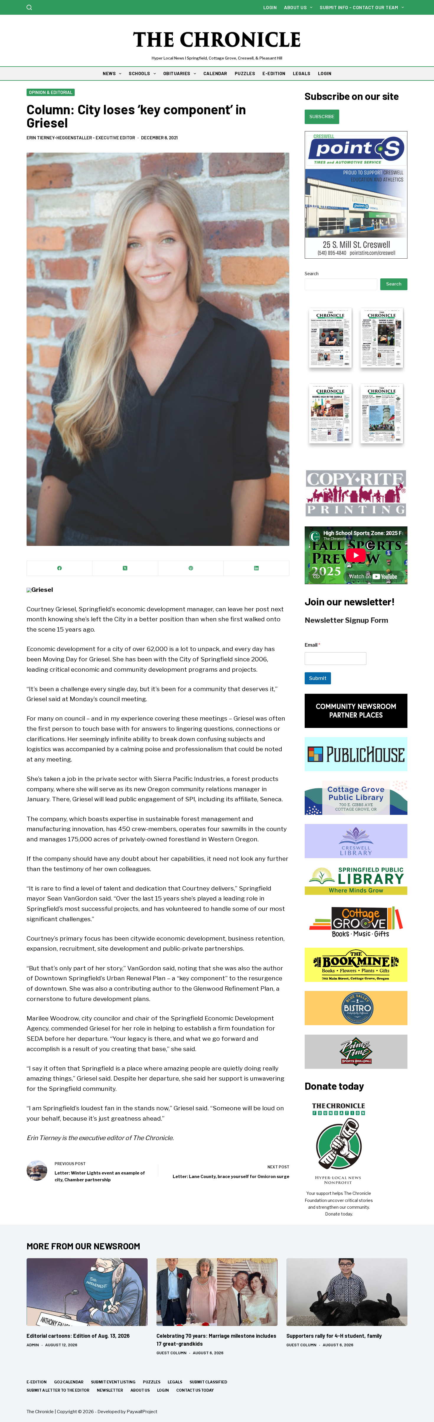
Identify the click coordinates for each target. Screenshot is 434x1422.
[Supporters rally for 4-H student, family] (346, 1292)
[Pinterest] (191, 568)
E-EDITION (273, 73)
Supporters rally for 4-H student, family (334, 1335)
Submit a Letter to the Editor (58, 1390)
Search (312, 273)
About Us (295, 7)
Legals (175, 1382)
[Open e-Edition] (356, 375)
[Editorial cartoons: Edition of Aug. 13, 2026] (87, 1292)
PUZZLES (245, 73)
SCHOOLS (139, 73)
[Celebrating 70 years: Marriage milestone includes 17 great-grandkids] (217, 1292)
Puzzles (151, 1382)
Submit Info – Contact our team (359, 7)
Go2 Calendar (69, 1382)
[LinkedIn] (256, 568)
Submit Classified (208, 1382)
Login (270, 7)
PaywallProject (142, 1411)
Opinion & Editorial (50, 92)
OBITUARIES (176, 73)
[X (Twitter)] (125, 568)
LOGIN (325, 73)
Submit (318, 678)
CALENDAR (215, 73)
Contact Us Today (195, 1390)
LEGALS (302, 73)
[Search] (29, 7)
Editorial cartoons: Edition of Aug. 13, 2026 (78, 1335)
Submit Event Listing (113, 1382)
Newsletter (110, 1390)
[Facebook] (59, 568)
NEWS (109, 73)
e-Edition (37, 1382)
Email (312, 645)
